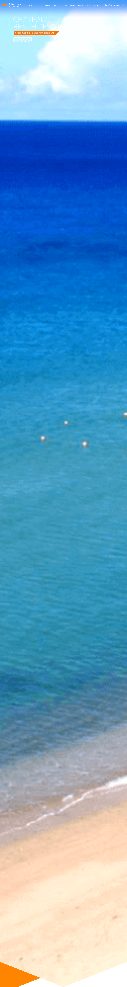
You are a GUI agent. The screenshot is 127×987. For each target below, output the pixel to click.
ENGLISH (117, 5)
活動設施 (64, 5)
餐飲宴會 (48, 5)
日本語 (123, 5)
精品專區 (72, 5)
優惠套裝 (31, 5)
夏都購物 (80, 5)
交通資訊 (88, 5)
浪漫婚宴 (56, 5)
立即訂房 (109, 5)
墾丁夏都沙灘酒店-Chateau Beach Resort (11, 5)
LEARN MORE (23, 39)
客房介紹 (40, 5)
